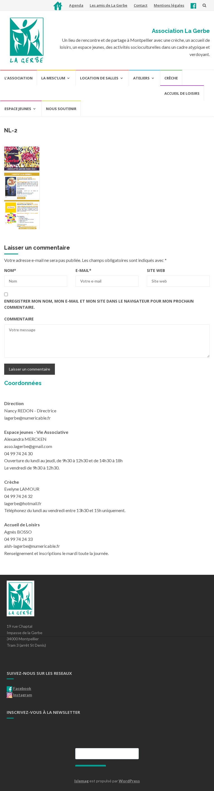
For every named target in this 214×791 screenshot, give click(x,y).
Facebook (22, 688)
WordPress (129, 780)
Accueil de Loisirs (182, 93)
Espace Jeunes (17, 108)
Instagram (22, 694)
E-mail (83, 270)
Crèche (171, 78)
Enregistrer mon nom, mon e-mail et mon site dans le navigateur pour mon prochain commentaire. (99, 304)
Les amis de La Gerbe (108, 5)
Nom (10, 270)
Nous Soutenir (61, 108)
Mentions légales (169, 5)
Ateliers (141, 78)
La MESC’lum (53, 78)
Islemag (81, 780)
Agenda (76, 5)
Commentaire (19, 319)
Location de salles (99, 78)
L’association (18, 78)
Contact (140, 5)
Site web (156, 270)
